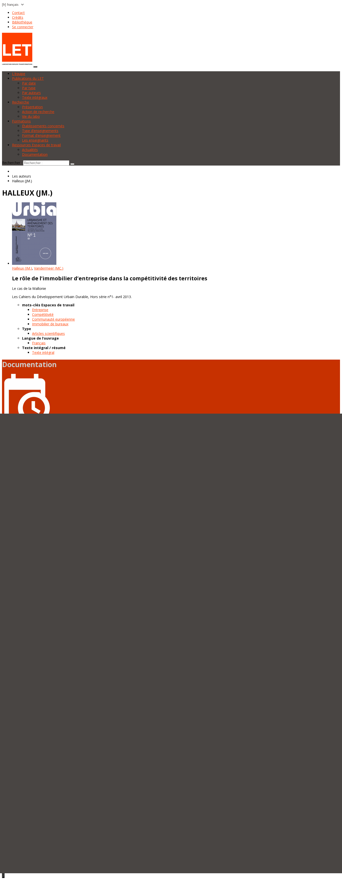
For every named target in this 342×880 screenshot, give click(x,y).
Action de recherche (38, 111)
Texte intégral (43, 352)
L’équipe (18, 73)
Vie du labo (31, 116)
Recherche (20, 102)
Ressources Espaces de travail (36, 145)
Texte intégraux (34, 97)
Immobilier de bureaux (50, 324)
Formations (21, 121)
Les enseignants (35, 140)
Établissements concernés (43, 126)
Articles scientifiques (48, 333)
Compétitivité (43, 314)
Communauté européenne (53, 319)
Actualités (30, 149)
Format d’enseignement (41, 135)
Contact (18, 12)
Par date (29, 83)
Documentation (35, 154)
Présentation (32, 107)
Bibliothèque (22, 22)
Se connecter (22, 27)
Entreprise (40, 309)
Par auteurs (31, 92)
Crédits (17, 17)
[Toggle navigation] (35, 67)
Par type (29, 88)
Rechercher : (12, 162)
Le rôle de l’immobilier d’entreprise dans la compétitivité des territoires (109, 278)
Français (39, 343)
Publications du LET (28, 78)
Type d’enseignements (40, 130)
